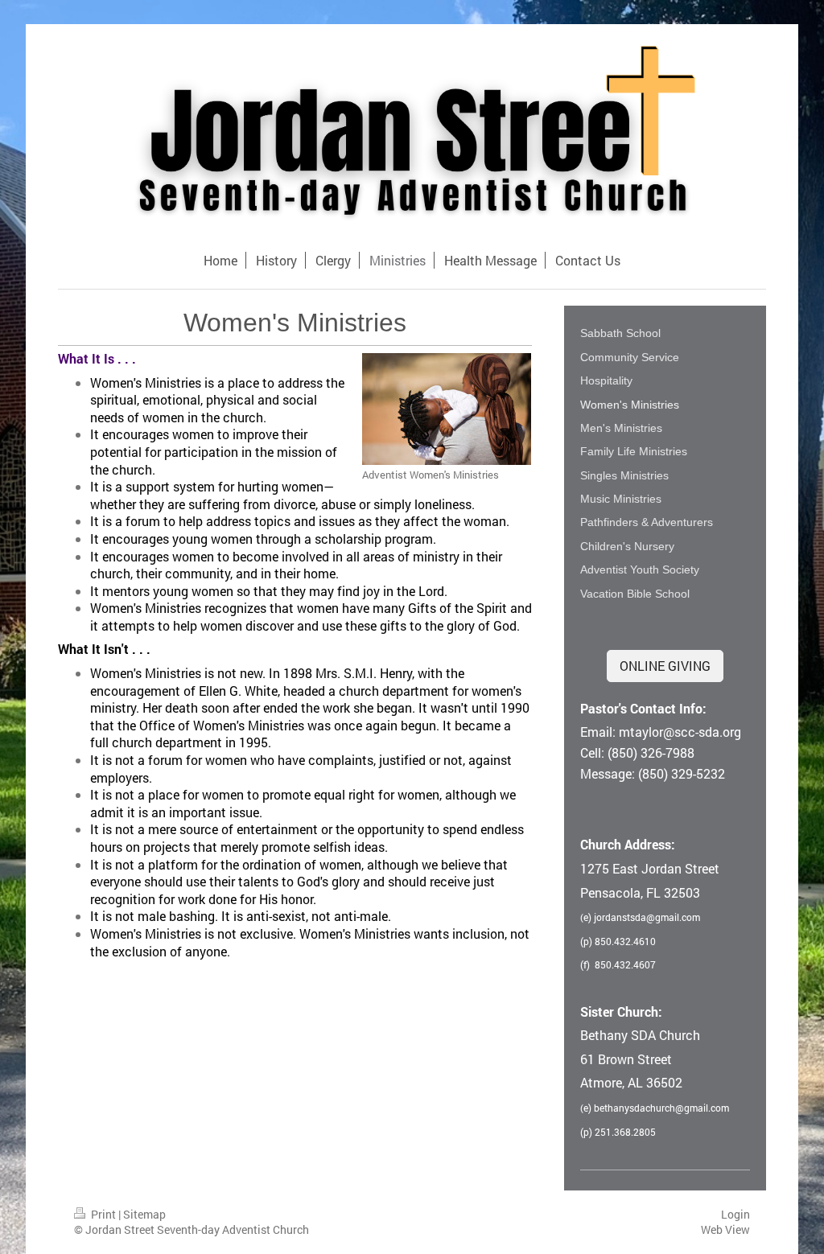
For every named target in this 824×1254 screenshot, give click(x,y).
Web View (725, 1229)
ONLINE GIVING (665, 665)
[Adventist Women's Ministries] (446, 409)
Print (103, 1214)
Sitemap (144, 1214)
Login (735, 1214)
